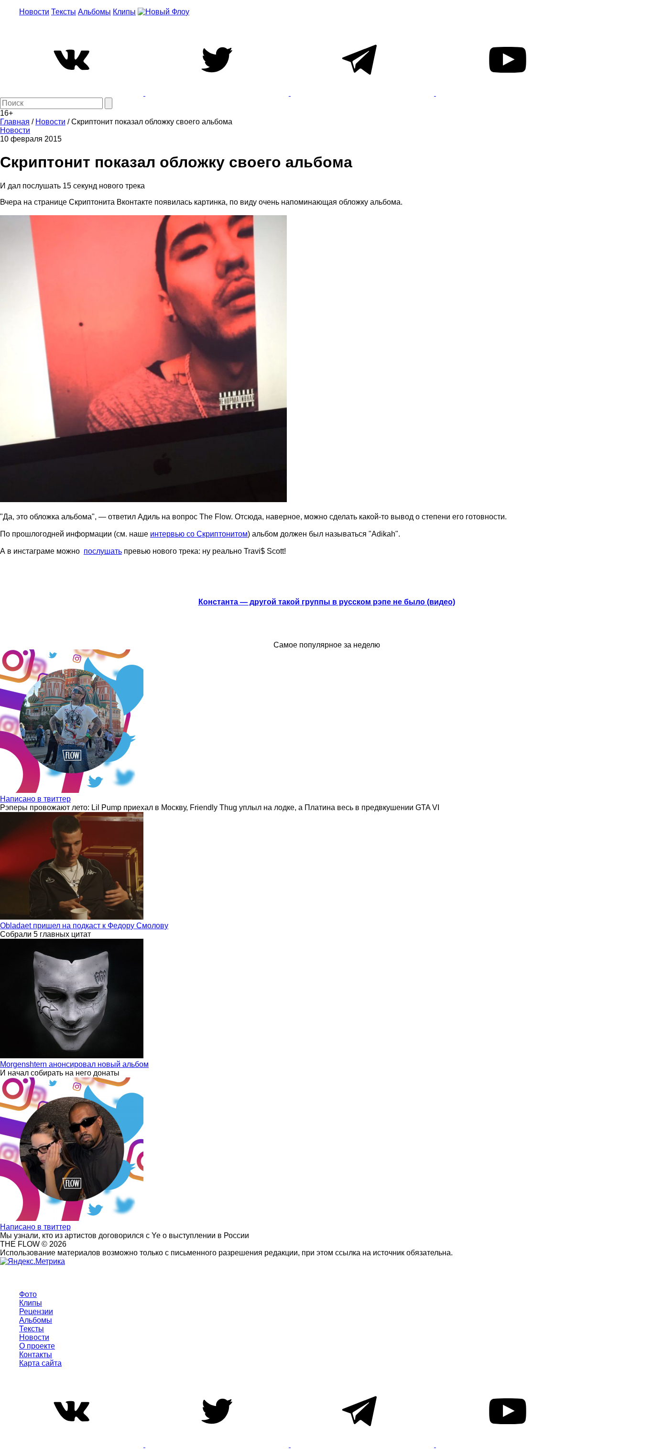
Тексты (63, 12)
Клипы (124, 12)
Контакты (35, 1354)
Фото (28, 1294)
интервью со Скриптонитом (199, 534)
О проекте (37, 1346)
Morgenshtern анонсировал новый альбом (74, 1064)
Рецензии (36, 1311)
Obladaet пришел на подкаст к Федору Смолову (84, 926)
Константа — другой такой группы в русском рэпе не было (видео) (326, 602)
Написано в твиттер (35, 799)
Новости (34, 12)
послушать (103, 551)
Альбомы (94, 12)
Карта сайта (40, 1363)
